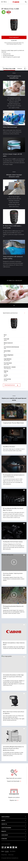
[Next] (26, 296)
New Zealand (12, 851)
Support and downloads (13, 781)
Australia (7, 851)
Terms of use (10, 854)
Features (19, 68)
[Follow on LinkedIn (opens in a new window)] (13, 847)
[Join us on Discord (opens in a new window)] (16, 847)
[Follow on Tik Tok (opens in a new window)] (5, 847)
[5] (8, 12)
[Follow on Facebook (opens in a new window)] (10, 847)
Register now (13, 800)
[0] (3, 12)
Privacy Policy (4, 854)
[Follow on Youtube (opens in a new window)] (8, 847)
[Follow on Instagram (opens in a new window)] (2, 847)
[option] (14, 24)
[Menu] (26, 2)
